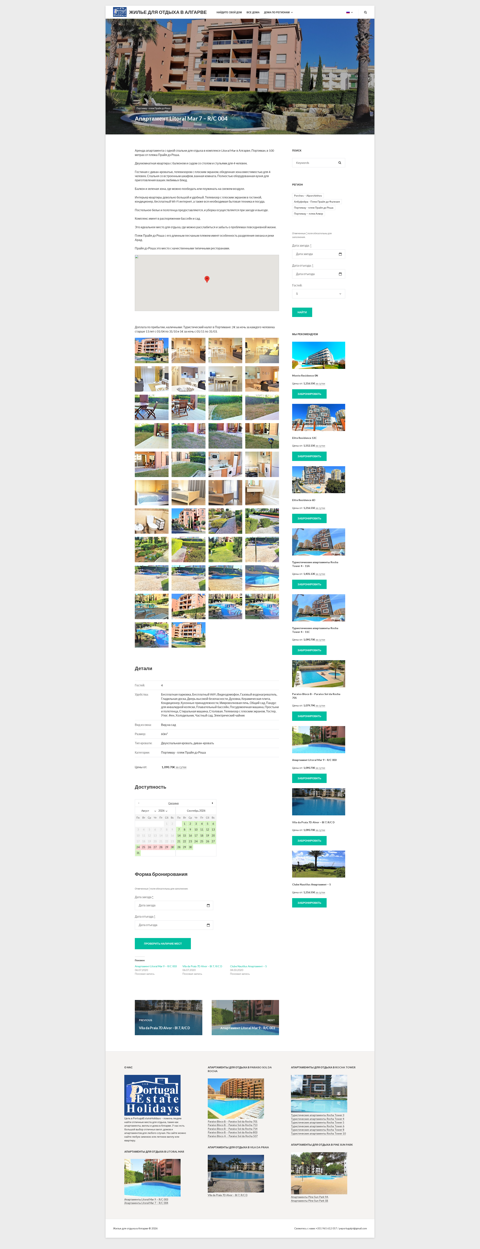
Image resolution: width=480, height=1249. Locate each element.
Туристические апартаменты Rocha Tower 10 (318, 1133)
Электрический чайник (229, 715)
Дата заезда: (301, 245)
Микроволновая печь (234, 703)
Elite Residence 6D (303, 500)
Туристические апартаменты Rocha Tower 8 (317, 1129)
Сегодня (173, 803)
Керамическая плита (256, 698)
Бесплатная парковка (176, 694)
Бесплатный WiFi (204, 694)
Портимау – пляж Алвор (308, 213)
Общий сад (257, 703)
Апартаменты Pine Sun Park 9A (309, 1196)
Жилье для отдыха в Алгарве (168, 12)
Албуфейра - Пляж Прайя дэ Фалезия (317, 201)
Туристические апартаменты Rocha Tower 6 (317, 1126)
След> (204, 803)
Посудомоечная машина (247, 707)
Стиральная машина (193, 711)
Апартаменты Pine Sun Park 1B (309, 1200)
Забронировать (309, 393)
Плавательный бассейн (212, 707)
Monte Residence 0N (305, 375)
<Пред (147, 803)
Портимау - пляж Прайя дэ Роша (153, 108)
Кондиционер (170, 703)
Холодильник (185, 715)
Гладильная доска (173, 698)
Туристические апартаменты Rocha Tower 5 (317, 1122)
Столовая (216, 711)
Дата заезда (144, 897)
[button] (207, 279)
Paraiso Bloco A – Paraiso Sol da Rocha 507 (233, 1136)
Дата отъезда (145, 916)
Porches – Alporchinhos (308, 195)
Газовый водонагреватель (258, 694)
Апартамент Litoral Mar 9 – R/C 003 (156, 966)
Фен (171, 715)
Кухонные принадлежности (199, 703)
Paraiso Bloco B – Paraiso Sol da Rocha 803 (232, 1132)
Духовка (234, 698)
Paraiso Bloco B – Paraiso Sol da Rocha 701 (232, 1121)
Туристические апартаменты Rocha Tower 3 (317, 1115)
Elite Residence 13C (304, 437)
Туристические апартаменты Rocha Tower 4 (317, 1118)
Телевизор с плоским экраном (244, 711)
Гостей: (297, 285)
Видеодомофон (228, 694)
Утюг (164, 715)
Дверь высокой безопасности (207, 698)
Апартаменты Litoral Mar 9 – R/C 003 (146, 1199)
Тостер (271, 711)
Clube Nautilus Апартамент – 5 (248, 966)
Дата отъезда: (302, 265)
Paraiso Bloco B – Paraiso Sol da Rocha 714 (232, 1128)
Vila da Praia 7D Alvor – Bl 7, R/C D (202, 966)
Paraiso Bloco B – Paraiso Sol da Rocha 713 (232, 1125)
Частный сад (204, 715)
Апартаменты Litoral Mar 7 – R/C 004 (146, 1202)
